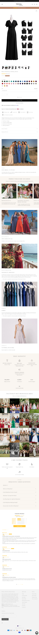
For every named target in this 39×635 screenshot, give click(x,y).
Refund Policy (34, 595)
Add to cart (19, 97)
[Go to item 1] (3, 67)
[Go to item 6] (19, 67)
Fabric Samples (24, 602)
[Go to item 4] (12, 67)
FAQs (23, 593)
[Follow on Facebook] (2, 622)
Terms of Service (34, 598)
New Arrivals (24, 598)
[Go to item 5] (16, 67)
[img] (4, 532)
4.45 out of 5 (22, 515)
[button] (4, 73)
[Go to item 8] (25, 67)
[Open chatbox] (36, 632)
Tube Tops (23, 603)
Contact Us (24, 607)
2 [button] (18, 584)
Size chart (35, 88)
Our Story (23, 605)
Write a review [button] (19, 526)
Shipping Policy (34, 597)
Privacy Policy (34, 593)
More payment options (19, 102)
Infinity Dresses (24, 595)
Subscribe (5, 619)
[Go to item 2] (6, 67)
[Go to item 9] (29, 67)
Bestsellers (24, 597)
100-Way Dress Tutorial (26, 600)
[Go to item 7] (22, 67)
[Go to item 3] (9, 67)
